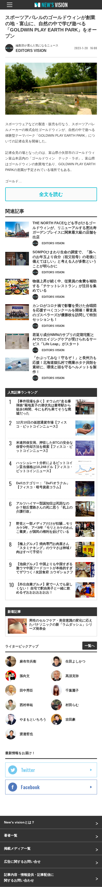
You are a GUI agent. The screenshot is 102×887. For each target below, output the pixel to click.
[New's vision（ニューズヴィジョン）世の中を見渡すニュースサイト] (51, 8)
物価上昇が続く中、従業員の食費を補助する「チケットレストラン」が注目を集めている (64, 285)
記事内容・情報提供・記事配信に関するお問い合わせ (29, 877)
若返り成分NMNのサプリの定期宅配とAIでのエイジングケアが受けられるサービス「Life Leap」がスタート (64, 339)
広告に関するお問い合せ (22, 861)
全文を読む (51, 194)
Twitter (28, 769)
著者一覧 (10, 835)
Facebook (30, 787)
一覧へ (90, 646)
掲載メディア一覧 (17, 848)
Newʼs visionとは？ (19, 822)
